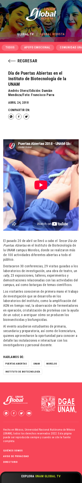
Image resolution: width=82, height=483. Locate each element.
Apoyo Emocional (37, 47)
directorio (10, 462)
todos (10, 47)
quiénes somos (13, 450)
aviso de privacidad (16, 456)
